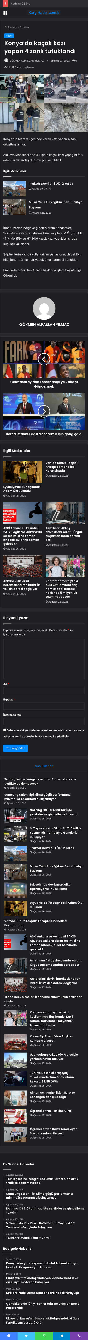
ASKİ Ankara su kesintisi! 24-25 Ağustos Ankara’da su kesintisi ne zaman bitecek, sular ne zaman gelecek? (22, 536)
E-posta (9, 699)
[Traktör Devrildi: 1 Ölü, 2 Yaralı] (14, 188)
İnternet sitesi (12, 714)
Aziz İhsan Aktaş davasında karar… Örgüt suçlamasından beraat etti (64, 534)
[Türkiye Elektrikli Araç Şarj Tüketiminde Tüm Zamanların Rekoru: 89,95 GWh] (15, 1078)
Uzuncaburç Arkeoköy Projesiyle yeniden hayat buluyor (54, 1057)
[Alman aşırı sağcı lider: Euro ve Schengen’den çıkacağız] (15, 1098)
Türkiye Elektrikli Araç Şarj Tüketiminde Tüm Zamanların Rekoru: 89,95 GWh (52, 1077)
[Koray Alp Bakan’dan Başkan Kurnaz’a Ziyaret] (15, 1042)
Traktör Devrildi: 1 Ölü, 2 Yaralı (51, 184)
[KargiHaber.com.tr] (44, 12)
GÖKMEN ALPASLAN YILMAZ (27, 60)
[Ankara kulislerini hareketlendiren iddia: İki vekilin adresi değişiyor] (22, 566)
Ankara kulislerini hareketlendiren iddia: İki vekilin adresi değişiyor (22, 585)
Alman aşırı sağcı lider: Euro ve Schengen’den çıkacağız (52, 1095)
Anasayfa (13, 27)
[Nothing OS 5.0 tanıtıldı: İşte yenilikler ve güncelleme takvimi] (15, 815)
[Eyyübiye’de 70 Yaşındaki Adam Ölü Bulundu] (22, 472)
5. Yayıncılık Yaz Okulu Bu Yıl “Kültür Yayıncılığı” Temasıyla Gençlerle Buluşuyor (55, 832)
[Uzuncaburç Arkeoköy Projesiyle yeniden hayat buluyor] (15, 1060)
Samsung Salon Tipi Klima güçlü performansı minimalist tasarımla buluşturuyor (37, 797)
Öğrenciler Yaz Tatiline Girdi (51, 1111)
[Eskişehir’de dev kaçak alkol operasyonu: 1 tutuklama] (15, 890)
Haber (25, 27)
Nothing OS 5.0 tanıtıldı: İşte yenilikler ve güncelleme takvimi (49, 3)
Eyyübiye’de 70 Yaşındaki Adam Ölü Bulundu (22, 489)
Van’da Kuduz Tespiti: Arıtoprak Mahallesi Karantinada (62, 467)
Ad (6, 684)
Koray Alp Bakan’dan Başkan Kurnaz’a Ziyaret (51, 1038)
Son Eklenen (44, 766)
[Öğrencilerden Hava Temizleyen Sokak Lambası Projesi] (15, 1134)
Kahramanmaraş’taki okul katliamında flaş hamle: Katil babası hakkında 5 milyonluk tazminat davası (62, 589)
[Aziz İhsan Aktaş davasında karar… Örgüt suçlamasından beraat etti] (65, 513)
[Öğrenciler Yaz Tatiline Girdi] (15, 1116)
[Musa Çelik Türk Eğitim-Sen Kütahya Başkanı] (14, 207)
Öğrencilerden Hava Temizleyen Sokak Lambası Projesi (53, 1131)
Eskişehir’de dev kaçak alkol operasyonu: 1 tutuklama (50, 886)
